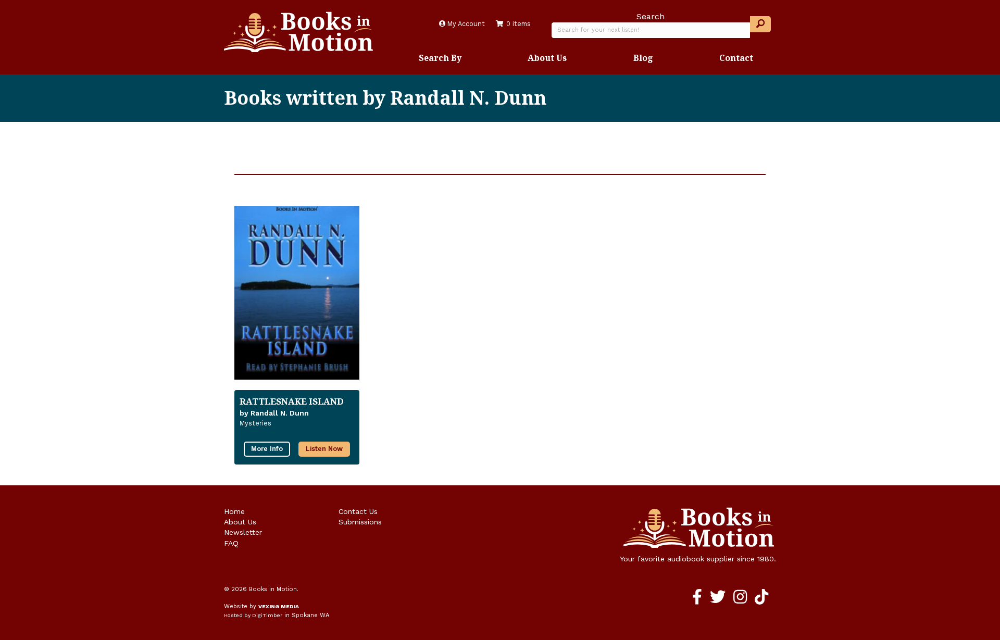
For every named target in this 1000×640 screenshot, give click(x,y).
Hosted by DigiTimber (253, 615)
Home (234, 511)
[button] (760, 24)
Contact (736, 58)
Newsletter (243, 532)
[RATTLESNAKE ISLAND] (296, 293)
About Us (547, 58)
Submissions (360, 522)
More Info (267, 449)
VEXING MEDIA (278, 606)
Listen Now (324, 449)
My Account (465, 24)
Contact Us (358, 511)
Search (650, 16)
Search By (440, 58)
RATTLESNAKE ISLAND (292, 401)
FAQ (231, 543)
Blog (643, 58)
